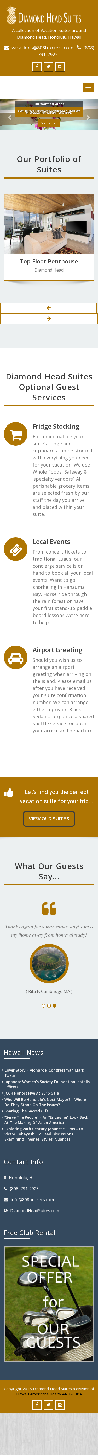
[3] (54, 1021)
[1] (43, 1021)
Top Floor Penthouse (49, 261)
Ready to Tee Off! (49, 123)
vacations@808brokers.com (42, 47)
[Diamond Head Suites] (49, 15)
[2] (49, 1021)
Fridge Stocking (56, 426)
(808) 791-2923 (24, 1204)
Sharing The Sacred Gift (26, 1126)
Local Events (51, 541)
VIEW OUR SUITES (49, 818)
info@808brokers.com (32, 1215)
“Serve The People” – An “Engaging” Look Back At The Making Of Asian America (46, 1135)
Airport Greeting (57, 649)
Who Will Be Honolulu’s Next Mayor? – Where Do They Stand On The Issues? (45, 1117)
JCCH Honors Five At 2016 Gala (31, 1108)
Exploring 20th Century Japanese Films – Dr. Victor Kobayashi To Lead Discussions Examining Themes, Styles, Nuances (44, 1149)
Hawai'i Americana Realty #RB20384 (49, 1409)
